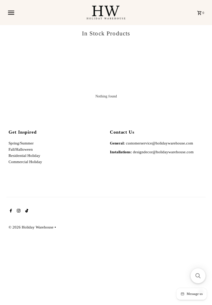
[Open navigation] (45, 12)
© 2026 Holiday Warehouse (32, 227)
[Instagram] (18, 211)
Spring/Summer (21, 143)
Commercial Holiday (25, 162)
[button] (198, 275)
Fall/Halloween (21, 149)
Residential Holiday (24, 156)
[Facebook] (10, 211)
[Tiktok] (26, 211)
